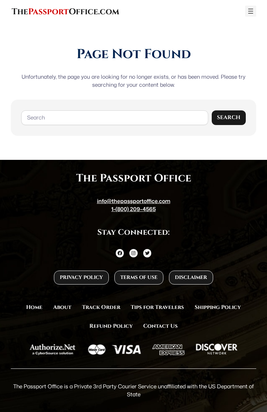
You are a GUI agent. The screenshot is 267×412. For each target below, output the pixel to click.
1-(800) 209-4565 (133, 209)
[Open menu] (250, 11)
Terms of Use (138, 277)
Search (228, 117)
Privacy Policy (81, 277)
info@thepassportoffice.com (133, 201)
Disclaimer (191, 277)
